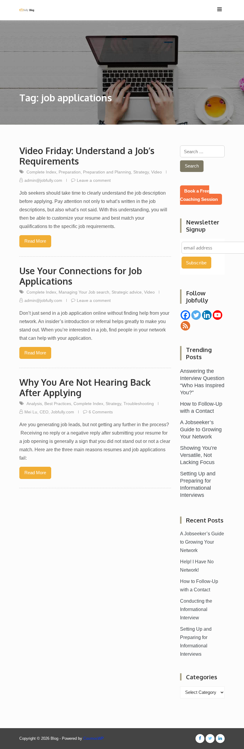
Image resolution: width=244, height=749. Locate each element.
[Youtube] (217, 315)
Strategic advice (127, 292)
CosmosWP (93, 738)
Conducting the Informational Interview (196, 609)
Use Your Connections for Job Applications (80, 276)
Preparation (70, 172)
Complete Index (41, 172)
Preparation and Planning (107, 172)
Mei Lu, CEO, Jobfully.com (49, 412)
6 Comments (101, 412)
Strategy (141, 172)
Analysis (34, 403)
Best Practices (57, 403)
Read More (35, 241)
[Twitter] (196, 315)
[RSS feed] (185, 326)
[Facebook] (185, 315)
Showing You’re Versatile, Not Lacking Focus (198, 455)
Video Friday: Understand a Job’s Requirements (86, 156)
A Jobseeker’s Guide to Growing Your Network (201, 429)
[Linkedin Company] (207, 315)
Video (156, 172)
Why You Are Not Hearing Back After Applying (85, 387)
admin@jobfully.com (43, 180)
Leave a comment (94, 180)
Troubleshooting (138, 403)
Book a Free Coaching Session (199, 195)
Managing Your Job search (84, 292)
